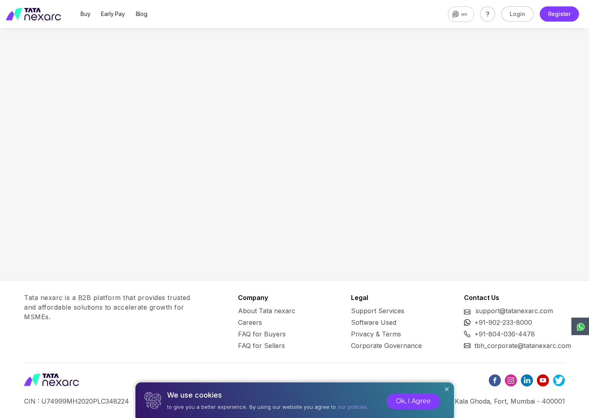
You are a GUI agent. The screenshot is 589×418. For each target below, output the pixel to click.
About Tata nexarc (266, 311)
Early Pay (113, 13)
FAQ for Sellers (261, 346)
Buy (85, 13)
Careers (250, 322)
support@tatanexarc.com (514, 311)
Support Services (377, 311)
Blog (141, 13)
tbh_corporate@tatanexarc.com (522, 346)
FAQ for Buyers (262, 334)
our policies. (353, 407)
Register (559, 13)
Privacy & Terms (376, 334)
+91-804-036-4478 (504, 334)
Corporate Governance (386, 346)
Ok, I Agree (413, 401)
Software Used (373, 322)
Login (517, 13)
